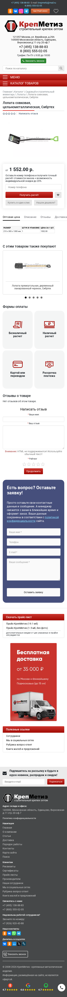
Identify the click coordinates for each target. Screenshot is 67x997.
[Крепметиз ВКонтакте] (15, 11)
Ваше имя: (34, 414)
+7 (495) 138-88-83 (20, 2)
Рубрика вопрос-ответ (16, 891)
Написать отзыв (28, 113)
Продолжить (33, 471)
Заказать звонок (34, 60)
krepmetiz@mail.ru (47, 2)
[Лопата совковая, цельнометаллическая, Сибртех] (33, 139)
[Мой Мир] (14, 944)
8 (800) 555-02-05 (33, 5)
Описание (30, 217)
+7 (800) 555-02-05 (13, 909)
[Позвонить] (61, 987)
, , (33, 40)
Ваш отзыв (34, 423)
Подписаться (55, 782)
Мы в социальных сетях (16, 887)
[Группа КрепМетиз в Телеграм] (19, 933)
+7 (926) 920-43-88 (13, 923)
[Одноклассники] (9, 944)
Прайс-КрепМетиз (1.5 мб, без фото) (27, 628)
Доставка (61, 217)
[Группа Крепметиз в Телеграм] (26, 11)
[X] (19, 944)
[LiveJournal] (24, 944)
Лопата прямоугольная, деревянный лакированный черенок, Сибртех (32, 287)
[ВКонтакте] (5, 944)
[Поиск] (61, 68)
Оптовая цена (11, 217)
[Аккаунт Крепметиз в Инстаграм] (21, 11)
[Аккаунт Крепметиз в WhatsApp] (14, 933)
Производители (12, 879)
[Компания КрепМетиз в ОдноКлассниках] (10, 11)
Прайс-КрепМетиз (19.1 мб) (22, 623)
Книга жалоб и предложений (19, 895)
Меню (15, 77)
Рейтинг (33, 459)
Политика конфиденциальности (19, 818)
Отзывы (46, 217)
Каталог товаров (24, 83)
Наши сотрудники (13, 883)
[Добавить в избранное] (56, 11)
